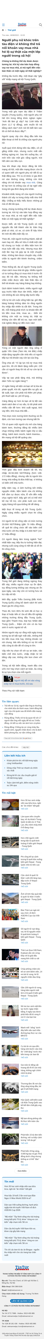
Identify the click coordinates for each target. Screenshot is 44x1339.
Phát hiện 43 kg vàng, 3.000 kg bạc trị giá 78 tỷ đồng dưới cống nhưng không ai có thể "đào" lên (31, 1156)
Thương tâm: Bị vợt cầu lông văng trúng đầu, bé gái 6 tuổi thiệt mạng (31, 1086)
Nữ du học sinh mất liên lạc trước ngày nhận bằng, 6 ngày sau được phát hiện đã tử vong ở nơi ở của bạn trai (31, 1011)
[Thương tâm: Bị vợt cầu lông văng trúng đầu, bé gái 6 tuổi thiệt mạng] (10, 1088)
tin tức (19, 760)
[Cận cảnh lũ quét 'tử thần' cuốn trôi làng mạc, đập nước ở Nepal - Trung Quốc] (10, 879)
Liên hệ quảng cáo (22, 1301)
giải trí (34, 775)
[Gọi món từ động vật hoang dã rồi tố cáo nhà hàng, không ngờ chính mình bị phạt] (10, 1069)
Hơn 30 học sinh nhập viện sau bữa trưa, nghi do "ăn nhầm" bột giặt (31, 803)
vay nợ (25, 747)
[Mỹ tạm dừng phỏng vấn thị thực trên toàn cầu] (10, 1122)
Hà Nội (4, 1310)
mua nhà (30, 182)
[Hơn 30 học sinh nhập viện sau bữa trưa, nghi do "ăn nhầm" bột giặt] (10, 804)
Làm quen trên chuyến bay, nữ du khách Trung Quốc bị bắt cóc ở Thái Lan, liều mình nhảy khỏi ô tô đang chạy (31, 822)
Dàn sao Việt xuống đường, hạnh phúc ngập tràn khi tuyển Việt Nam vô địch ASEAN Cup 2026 (21, 1207)
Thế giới (12, 30)
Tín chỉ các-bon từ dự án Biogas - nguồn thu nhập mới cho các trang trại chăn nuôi (21, 1252)
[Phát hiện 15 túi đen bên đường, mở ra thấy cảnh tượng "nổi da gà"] (10, 1139)
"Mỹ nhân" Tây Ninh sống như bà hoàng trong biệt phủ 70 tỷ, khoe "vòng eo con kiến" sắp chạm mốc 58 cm (21, 1219)
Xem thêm (22, 1171)
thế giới (19, 783)
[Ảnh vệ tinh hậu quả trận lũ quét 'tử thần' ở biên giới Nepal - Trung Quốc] (10, 898)
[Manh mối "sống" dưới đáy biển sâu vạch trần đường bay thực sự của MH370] (10, 1032)
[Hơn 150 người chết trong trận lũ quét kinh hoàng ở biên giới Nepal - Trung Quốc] (10, 842)
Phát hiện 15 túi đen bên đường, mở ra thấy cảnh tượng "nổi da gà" (31, 1137)
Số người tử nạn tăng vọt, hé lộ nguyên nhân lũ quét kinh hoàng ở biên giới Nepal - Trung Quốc (31, 934)
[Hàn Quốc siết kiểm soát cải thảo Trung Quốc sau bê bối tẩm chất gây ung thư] (10, 1104)
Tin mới (9, 1181)
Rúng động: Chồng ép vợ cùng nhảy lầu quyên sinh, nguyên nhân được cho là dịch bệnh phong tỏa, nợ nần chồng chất (22, 730)
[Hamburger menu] (3, 24)
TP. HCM (5, 1321)
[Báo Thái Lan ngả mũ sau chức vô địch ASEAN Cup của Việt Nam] (10, 914)
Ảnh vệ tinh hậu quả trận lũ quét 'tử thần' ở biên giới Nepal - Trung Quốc (31, 896)
